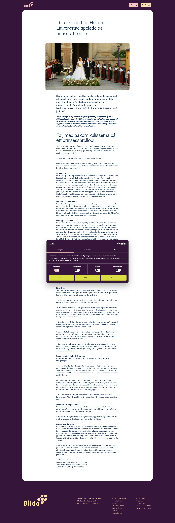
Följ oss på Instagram (143, 508)
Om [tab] (115, 250)
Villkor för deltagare (119, 498)
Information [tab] (87, 250)
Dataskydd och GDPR (119, 508)
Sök (132, 5)
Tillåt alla (114, 278)
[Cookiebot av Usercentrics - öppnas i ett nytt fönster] (119, 243)
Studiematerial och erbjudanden (88, 501)
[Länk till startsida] (35, 500)
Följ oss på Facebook (143, 506)
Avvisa (61, 278)
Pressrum (139, 501)
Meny (144, 5)
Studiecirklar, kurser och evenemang (90, 498)
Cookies (114, 511)
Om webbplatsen (118, 506)
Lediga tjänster (141, 503)
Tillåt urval (87, 278)
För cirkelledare (117, 501)
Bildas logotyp (141, 498)
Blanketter (115, 503)
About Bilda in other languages (88, 503)
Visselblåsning (117, 513)
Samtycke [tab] (60, 250)
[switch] (77, 270)
